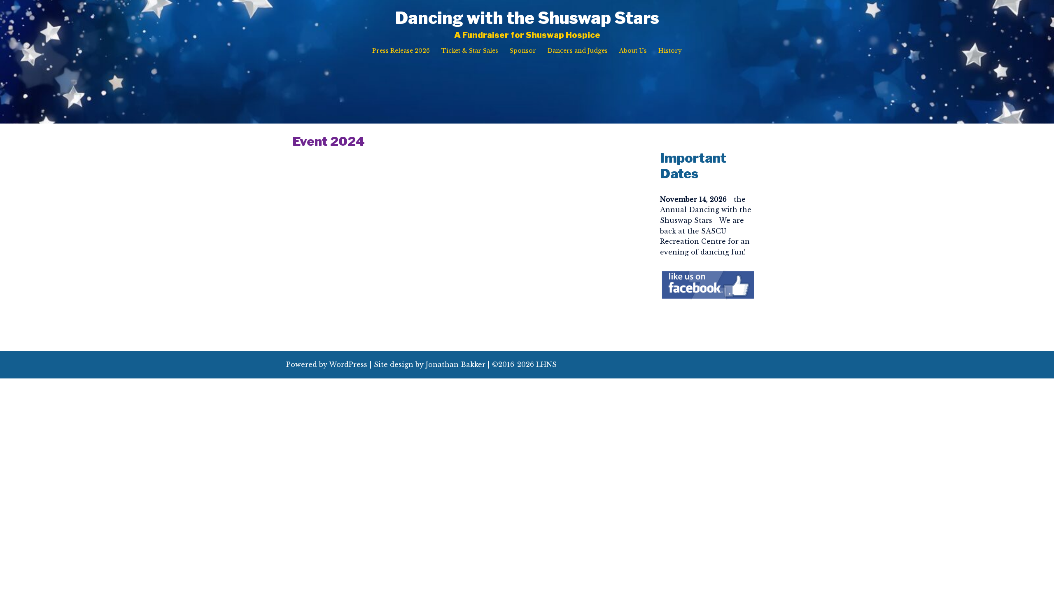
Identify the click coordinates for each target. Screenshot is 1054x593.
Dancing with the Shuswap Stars (527, 18)
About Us (633, 50)
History (670, 50)
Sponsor (523, 50)
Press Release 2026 (401, 50)
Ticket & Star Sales (469, 50)
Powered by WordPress (326, 364)
